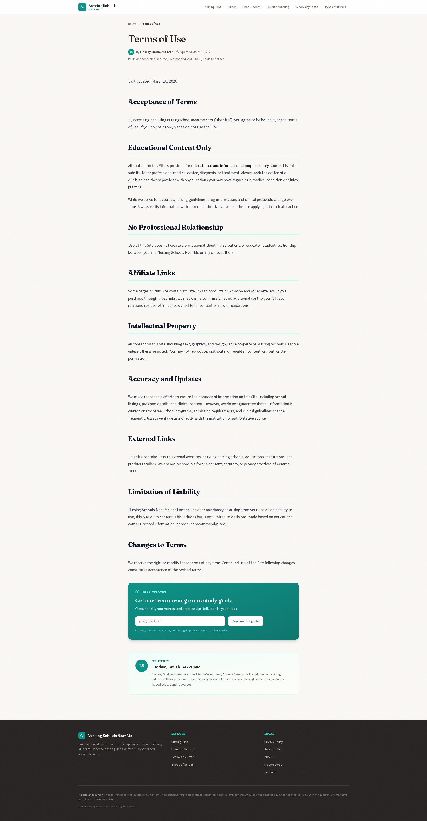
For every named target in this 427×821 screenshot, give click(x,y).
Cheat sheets (251, 7)
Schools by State (306, 7)
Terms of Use (273, 749)
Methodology (179, 59)
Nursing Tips (213, 7)
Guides (231, 7)
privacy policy (220, 631)
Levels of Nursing (278, 7)
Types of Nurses (335, 7)
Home (132, 24)
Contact (269, 772)
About (268, 757)
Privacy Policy (273, 742)
